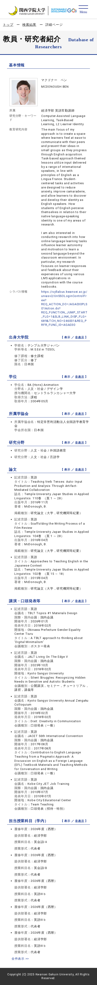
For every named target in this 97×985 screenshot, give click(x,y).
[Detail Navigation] (83, 10)
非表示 (79, 337)
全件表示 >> (20, 958)
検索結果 (29, 24)
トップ (8, 24)
